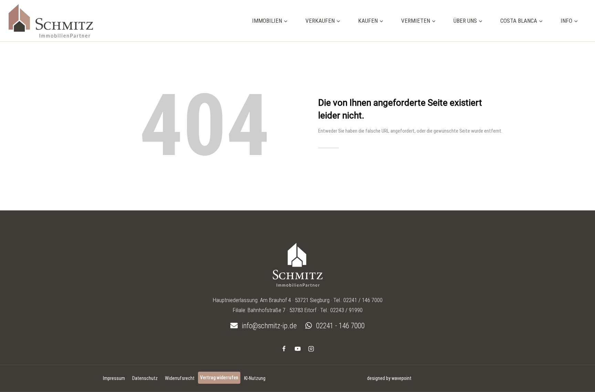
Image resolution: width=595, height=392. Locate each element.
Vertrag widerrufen (219, 377)
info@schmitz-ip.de (268, 325)
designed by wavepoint (389, 378)
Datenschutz (145, 378)
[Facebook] (284, 348)
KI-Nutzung (254, 378)
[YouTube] (297, 348)
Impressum (114, 378)
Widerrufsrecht (180, 378)
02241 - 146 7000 (339, 325)
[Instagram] (311, 348)
